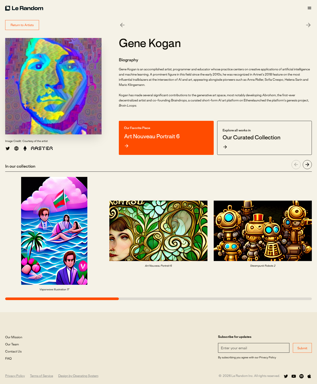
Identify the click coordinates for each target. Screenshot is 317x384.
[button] (25, 148)
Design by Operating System (78, 376)
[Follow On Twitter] (286, 376)
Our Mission (13, 337)
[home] (156, 8)
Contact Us (13, 351)
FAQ (8, 358)
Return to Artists (22, 25)
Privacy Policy (15, 376)
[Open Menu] (309, 8)
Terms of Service (41, 376)
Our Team (12, 344)
